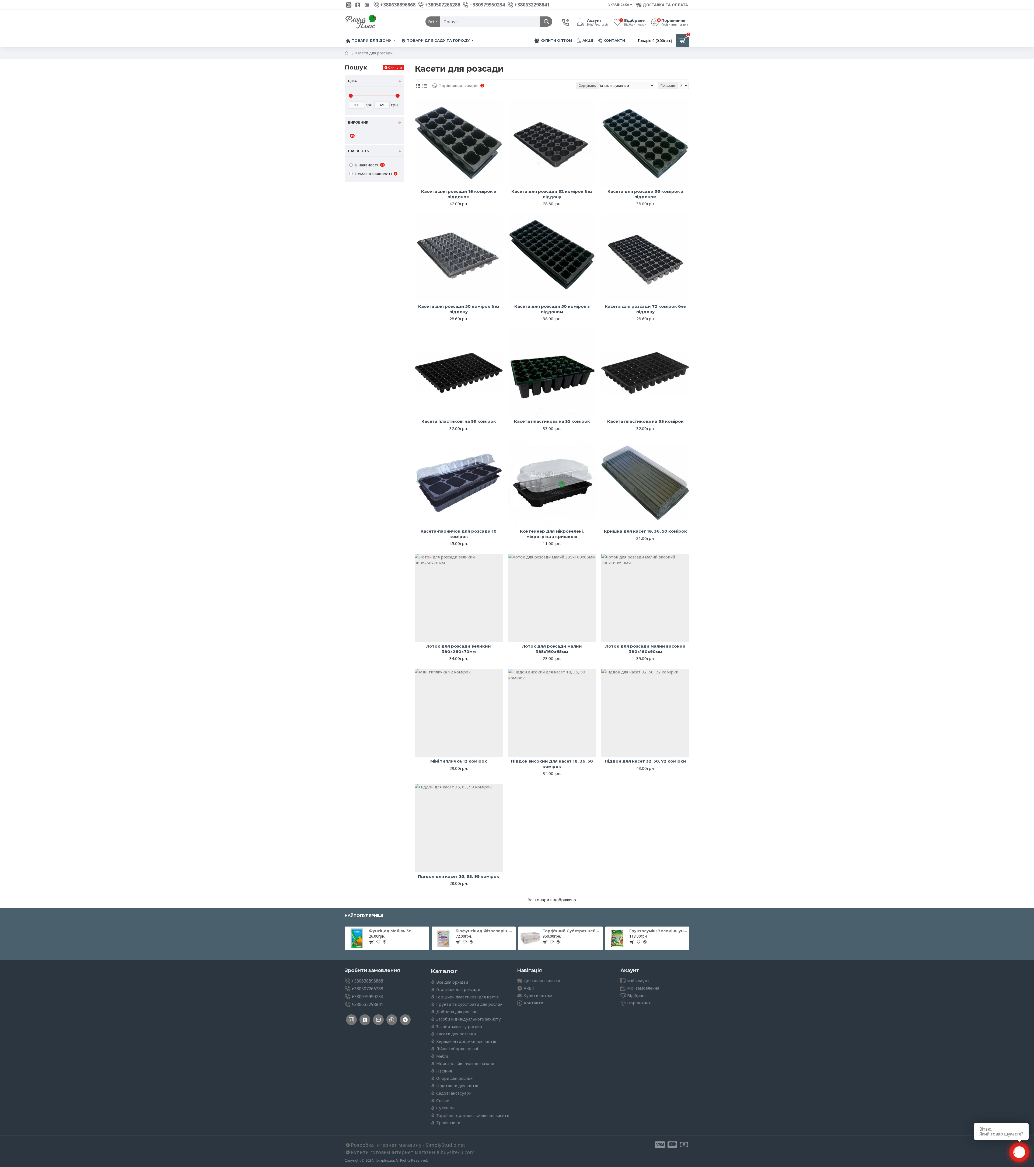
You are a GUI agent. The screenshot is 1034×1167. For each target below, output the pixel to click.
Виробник (358, 122)
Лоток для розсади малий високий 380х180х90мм (645, 649)
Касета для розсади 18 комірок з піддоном (458, 194)
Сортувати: (587, 85)
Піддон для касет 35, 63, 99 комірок (458, 876)
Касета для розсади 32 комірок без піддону (551, 194)
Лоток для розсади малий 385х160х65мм (552, 649)
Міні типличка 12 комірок (458, 761)
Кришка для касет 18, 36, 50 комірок (645, 531)
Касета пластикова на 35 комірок (552, 421)
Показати (668, 85)
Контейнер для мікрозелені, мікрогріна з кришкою (552, 534)
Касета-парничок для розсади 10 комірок (459, 534)
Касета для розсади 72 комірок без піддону (645, 309)
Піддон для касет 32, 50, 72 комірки (645, 761)
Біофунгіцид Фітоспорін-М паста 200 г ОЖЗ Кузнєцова (485, 930)
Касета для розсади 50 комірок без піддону (458, 309)
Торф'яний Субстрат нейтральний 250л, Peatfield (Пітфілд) (572, 930)
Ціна (352, 80)
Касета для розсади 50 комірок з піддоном (552, 309)
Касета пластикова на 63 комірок (645, 421)
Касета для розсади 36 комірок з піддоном (645, 194)
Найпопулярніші (364, 915)
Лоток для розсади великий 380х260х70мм (458, 649)
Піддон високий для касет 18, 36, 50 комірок (552, 764)
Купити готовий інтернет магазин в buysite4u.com (412, 1152)
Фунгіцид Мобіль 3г (390, 930)
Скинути (395, 67)
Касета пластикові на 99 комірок (458, 421)
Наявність (358, 150)
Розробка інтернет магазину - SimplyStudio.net (408, 1145)
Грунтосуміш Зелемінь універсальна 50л (658, 930)
